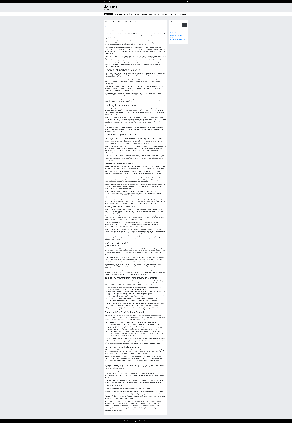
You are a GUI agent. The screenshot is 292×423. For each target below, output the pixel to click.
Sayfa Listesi (173, 32)
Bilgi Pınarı (111, 6)
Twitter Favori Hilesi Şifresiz (178, 39)
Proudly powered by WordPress (133, 421)
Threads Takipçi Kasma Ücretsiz (176, 36)
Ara (171, 21)
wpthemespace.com (162, 421)
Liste (171, 30)
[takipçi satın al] (112, 27)
